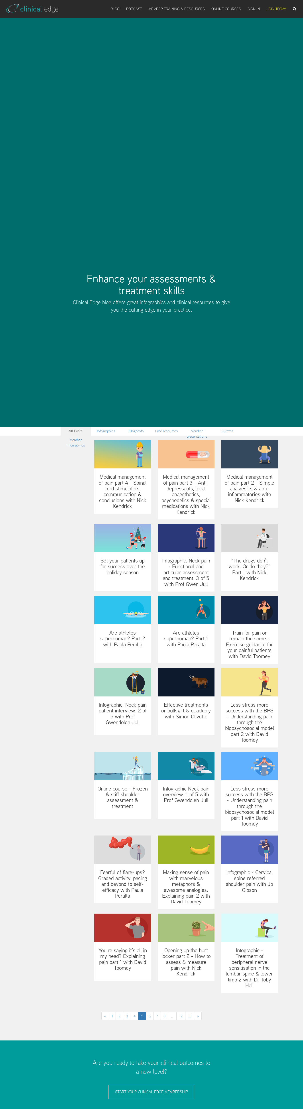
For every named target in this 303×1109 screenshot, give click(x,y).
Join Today (276, 9)
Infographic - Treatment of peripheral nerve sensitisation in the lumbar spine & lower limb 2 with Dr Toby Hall (249, 967)
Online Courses (226, 9)
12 (181, 1016)
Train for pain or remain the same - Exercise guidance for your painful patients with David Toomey (249, 644)
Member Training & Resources (177, 9)
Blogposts (136, 431)
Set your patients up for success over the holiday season (122, 566)
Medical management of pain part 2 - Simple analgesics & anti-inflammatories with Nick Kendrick (249, 488)
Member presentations (197, 432)
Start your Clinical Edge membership (151, 1092)
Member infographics (76, 440)
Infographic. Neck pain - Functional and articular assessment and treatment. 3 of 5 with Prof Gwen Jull (186, 572)
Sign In (254, 9)
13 (189, 1016)
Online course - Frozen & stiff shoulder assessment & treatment (123, 797)
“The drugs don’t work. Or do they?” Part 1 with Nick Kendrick (249, 569)
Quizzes (227, 431)
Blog (115, 9)
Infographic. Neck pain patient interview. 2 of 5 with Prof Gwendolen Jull (123, 713)
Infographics (106, 431)
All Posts (76, 431)
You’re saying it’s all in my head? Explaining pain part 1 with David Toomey (122, 959)
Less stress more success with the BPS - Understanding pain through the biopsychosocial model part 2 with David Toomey (249, 722)
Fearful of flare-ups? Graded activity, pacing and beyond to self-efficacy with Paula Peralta (122, 884)
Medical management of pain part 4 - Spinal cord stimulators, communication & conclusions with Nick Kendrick (122, 491)
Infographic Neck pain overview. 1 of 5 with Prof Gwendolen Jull (186, 794)
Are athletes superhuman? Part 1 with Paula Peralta (186, 638)
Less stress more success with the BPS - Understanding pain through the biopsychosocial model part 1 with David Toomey (249, 806)
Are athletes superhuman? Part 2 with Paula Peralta (122, 638)
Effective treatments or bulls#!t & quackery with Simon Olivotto (186, 710)
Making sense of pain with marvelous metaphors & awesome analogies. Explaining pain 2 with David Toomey (186, 886)
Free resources (166, 431)
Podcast (134, 9)
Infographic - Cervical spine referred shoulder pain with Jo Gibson (249, 881)
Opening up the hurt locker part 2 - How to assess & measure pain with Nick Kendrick (186, 962)
